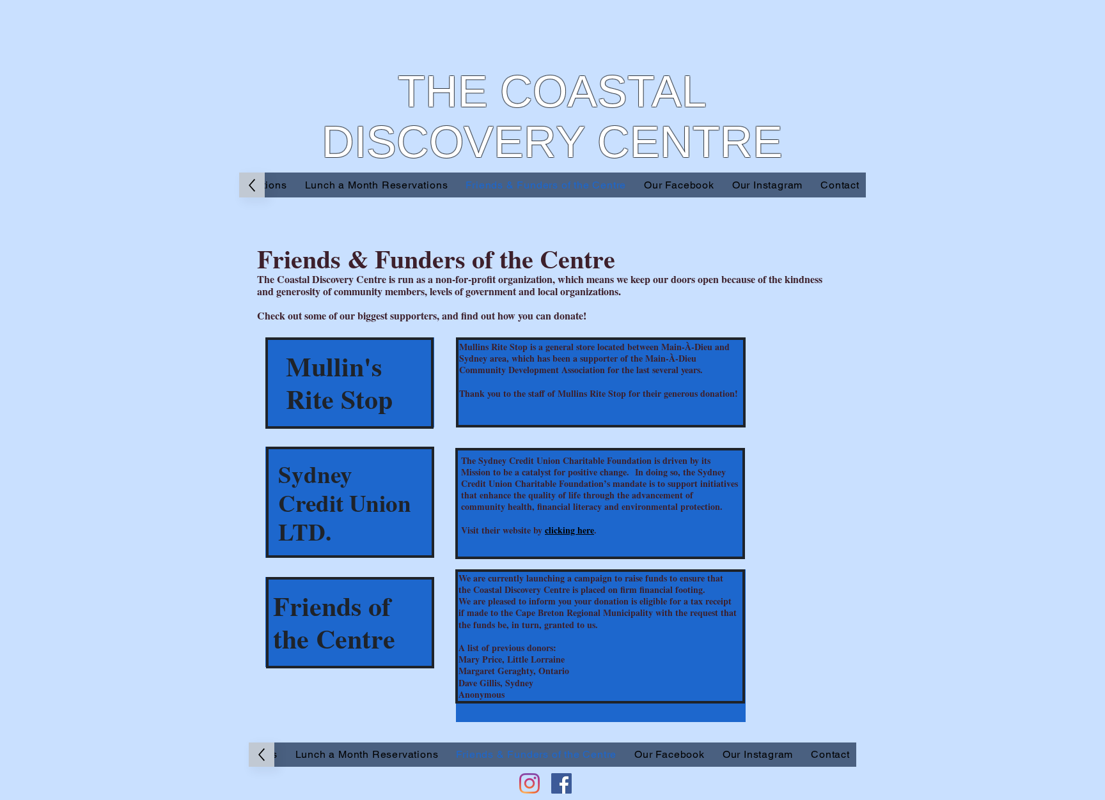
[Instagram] (529, 783)
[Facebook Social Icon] (561, 783)
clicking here (569, 530)
